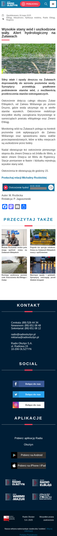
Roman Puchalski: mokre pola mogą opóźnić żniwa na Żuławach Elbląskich (14, 249)
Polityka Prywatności (28, 535)
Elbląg (9, 18)
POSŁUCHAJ (32, 4)
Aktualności (18, 18)
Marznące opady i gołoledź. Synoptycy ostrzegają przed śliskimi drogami (42, 277)
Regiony (10, 20)
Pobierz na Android (31, 455)
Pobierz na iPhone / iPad (32, 465)
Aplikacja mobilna (33, 18)
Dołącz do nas (33, 384)
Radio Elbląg (49, 18)
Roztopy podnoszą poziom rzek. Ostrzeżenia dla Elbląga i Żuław (14, 277)
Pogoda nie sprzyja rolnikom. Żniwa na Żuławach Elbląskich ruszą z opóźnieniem (42, 249)
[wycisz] (51, 187)
